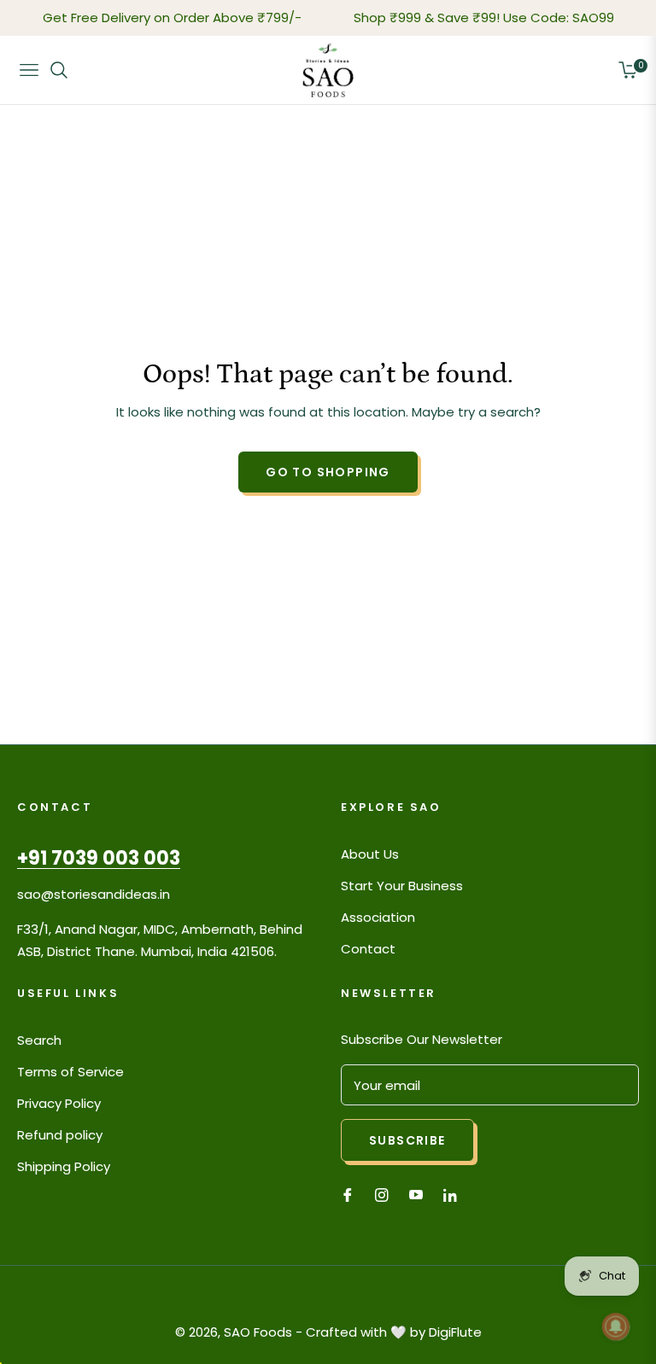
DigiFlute (455, 1332)
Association (378, 917)
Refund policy (59, 1135)
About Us (370, 854)
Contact (368, 949)
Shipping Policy (63, 1166)
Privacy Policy (59, 1103)
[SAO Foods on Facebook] (347, 1193)
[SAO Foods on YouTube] (416, 1193)
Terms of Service (70, 1072)
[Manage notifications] (616, 1326)
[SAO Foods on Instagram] (382, 1193)
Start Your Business (402, 886)
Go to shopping (328, 472)
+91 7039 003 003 (98, 858)
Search (39, 1040)
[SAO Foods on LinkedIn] (454, 1193)
